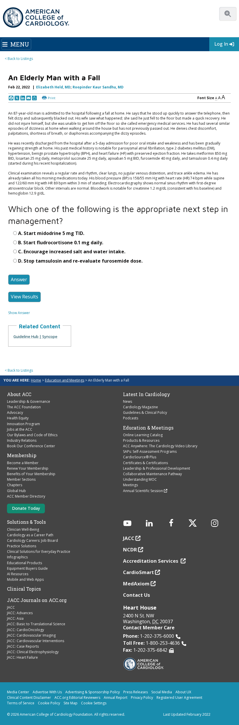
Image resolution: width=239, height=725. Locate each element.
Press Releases (135, 692)
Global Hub (16, 490)
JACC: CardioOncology (25, 629)
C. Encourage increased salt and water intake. (71, 251)
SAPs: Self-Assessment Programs (150, 451)
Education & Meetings (148, 428)
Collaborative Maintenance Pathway (152, 473)
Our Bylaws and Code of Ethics (32, 434)
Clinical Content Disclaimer (29, 697)
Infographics (17, 557)
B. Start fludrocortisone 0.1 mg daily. (60, 242)
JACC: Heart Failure (22, 657)
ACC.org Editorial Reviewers (77, 697)
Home (36, 380)
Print (51, 98)
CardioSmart (138, 572)
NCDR (130, 549)
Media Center (18, 692)
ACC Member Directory (26, 496)
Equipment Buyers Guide (27, 568)
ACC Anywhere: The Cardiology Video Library (160, 445)
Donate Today (26, 508)
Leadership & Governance (28, 401)
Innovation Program (23, 423)
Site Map (71, 703)
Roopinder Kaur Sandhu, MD (98, 87)
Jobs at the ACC (19, 429)
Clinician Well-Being (23, 529)
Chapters (14, 484)
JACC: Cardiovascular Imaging (31, 635)
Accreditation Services (151, 560)
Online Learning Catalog (143, 434)
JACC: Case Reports (23, 646)
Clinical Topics (24, 589)
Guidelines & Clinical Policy (145, 412)
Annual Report (115, 697)
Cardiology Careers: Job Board (32, 540)
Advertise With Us (47, 692)
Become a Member (22, 462)
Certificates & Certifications (145, 462)
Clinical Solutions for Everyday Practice (38, 551)
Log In (221, 44)
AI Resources (17, 573)
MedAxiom (136, 583)
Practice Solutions (21, 546)
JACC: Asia (15, 618)
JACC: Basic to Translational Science (36, 623)
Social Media (161, 692)
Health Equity (18, 418)
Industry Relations (21, 440)
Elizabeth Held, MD (53, 87)
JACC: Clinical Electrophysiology (33, 651)
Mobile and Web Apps (25, 579)
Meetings (130, 484)
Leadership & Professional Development (156, 468)
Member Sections (21, 479)
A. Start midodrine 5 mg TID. (51, 233)
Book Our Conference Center (31, 445)
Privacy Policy (142, 697)
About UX (183, 692)
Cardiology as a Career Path (30, 534)
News (127, 401)
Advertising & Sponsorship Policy (92, 692)
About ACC (19, 394)
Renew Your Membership (27, 468)
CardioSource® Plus (139, 457)
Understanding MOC (140, 479)
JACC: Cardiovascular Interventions (35, 640)
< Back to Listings (19, 58)
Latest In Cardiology (146, 394)
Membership (21, 455)
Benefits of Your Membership (31, 473)
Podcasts (130, 418)
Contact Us (136, 595)
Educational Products (24, 562)
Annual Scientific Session (143, 490)
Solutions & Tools (26, 522)
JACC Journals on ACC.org (37, 600)
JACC (11, 607)
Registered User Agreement (179, 697)
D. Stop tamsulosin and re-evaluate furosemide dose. (80, 261)
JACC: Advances (20, 612)
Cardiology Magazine (140, 407)
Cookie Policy (49, 703)
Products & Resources (141, 440)
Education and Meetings (64, 380)
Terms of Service (20, 703)
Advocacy (15, 412)
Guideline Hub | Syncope (35, 336)
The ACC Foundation (24, 407)
